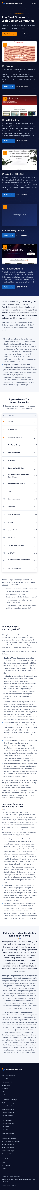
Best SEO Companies (8, 1075)
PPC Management (7, 1115)
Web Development (8, 1147)
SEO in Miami (6, 1130)
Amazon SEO (6, 1085)
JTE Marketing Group (15, 545)
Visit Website (8, 87)
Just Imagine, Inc (14, 499)
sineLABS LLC (12, 530)
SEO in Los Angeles (8, 1123)
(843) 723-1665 (22, 87)
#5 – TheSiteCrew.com (12, 268)
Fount (10, 491)
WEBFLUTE (11, 553)
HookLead (11, 507)
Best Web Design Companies (11, 1141)
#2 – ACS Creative (10, 120)
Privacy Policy (6, 1186)
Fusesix (10, 537)
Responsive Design (8, 1151)
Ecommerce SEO (7, 1082)
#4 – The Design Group (13, 230)
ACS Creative (12, 429)
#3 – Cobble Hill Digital (12, 174)
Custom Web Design (8, 1154)
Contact (4, 1168)
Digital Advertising (8, 1103)
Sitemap (14, 1186)
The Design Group (14, 445)
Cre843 (10, 522)
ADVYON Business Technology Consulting (18, 476)
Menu (34, 3)
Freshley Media (13, 514)
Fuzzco (10, 422)
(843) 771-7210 (21, 287)
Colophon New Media (15, 468)
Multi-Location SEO (8, 1133)
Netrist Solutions (14, 568)
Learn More (24, 34)
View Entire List (9, 34)
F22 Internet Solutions (15, 483)
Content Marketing (8, 1109)
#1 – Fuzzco (7, 66)
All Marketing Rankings (9, 1099)
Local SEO (5, 1079)
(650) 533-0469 (22, 195)
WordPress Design (8, 1144)
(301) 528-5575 (22, 141)
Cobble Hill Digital (14, 437)
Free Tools (5, 1159)
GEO (3, 1095)
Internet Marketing (8, 1106)
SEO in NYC (5, 1127)
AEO (3, 1091)
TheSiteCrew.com (14, 453)
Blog (3, 1162)
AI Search (5, 1088)
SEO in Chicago (7, 1120)
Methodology (6, 1165)
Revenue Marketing (8, 1112)
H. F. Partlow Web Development (19, 559)
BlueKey (11, 460)
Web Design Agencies (9, 1138)
